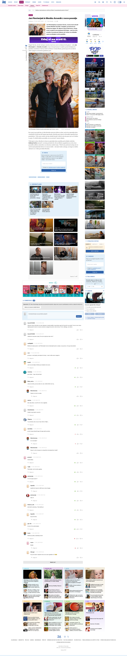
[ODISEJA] (53, 283)
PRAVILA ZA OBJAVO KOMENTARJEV (32, 307)
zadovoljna (48, 568)
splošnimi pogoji (52, 167)
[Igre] (99, 2)
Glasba (32, 5)
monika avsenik (41, 177)
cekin (88, 568)
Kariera (32, 639)
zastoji (94, 244)
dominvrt (47, 601)
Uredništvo (21, 639)
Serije (26, 5)
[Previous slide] (80, 283)
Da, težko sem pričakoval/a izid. (93, 307)
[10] (77, 291)
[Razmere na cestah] (107, 2)
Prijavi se (53, 170)
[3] (26, 291)
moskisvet (27, 601)
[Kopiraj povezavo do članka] (26, 60)
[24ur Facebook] (64, 637)
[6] (48, 291)
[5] (40, 291)
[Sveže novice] (29, 10)
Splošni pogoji (77, 639)
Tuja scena (20, 5)
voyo (88, 601)
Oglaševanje (14, 639)
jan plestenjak (32, 177)
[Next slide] (82, 283)
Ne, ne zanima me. (90, 309)
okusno (68, 601)
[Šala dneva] (102, 286)
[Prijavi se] (115, 2)
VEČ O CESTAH (94, 251)
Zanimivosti (45, 5)
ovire (101, 244)
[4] (33, 291)
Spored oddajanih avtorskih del (108, 639)
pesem (47, 177)
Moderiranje (38, 639)
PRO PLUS (27, 639)
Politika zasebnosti (68, 639)
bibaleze (26, 568)
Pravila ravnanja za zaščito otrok (90, 639)
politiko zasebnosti (61, 167)
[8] (62, 291)
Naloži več (52, 562)
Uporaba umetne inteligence (63, 642)
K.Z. (26, 48)
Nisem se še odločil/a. (91, 311)
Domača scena (12, 5)
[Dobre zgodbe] (95, 2)
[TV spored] (103, 2)
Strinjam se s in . (54, 167)
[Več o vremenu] (102, 41)
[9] (69, 291)
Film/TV (38, 5)
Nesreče (88, 244)
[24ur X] (68, 637)
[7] (55, 291)
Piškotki (44, 639)
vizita (67, 568)
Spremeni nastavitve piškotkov (54, 639)
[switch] (119, 2)
